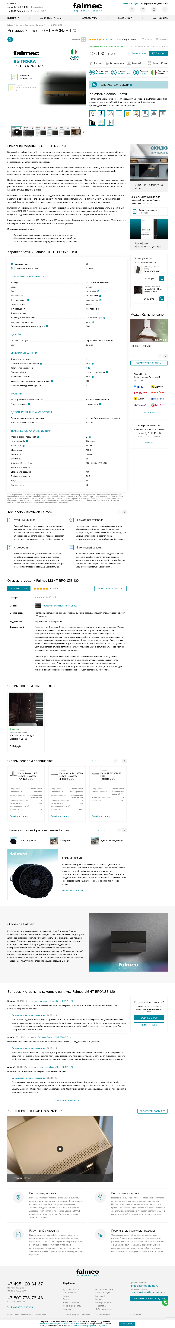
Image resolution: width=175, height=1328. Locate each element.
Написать (149, 443)
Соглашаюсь (127, 1324)
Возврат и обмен (71, 1302)
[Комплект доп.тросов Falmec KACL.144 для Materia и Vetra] (138, 289)
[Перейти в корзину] (154, 9)
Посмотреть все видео (152, 1111)
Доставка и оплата (72, 1289)
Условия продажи (102, 1315)
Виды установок (103, 1302)
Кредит (66, 1296)
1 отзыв (108, 39)
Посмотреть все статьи (149, 363)
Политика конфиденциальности (76, 1315)
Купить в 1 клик (139, 53)
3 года (143, 74)
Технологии (100, 1306)
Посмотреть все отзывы (110, 589)
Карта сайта (135, 1315)
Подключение (69, 1293)
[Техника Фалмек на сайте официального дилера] (87, 7)
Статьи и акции (130, 4)
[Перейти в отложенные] (132, 9)
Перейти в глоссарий (72, 890)
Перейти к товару (19, 816)
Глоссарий (100, 1296)
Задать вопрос (149, 1018)
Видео (98, 1299)
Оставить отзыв (19, 589)
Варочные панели (51, 18)
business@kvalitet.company (147, 1292)
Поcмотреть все (149, 1025)
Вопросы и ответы (104, 1289)
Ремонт (66, 1299)
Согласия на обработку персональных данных (88, 1326)
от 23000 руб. (124, 74)
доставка (101, 74)
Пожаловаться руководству (149, 1298)
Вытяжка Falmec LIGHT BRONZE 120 (56, 1001)
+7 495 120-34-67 (18, 7)
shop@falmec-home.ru (144, 1285)
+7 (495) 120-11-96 (149, 433)
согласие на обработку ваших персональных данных (61, 1324)
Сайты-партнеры (103, 1309)
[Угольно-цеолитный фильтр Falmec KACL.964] (138, 270)
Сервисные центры (72, 1306)
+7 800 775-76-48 (18, 10)
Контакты (67, 1309)
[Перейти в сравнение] (143, 9)
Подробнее (149, 413)
